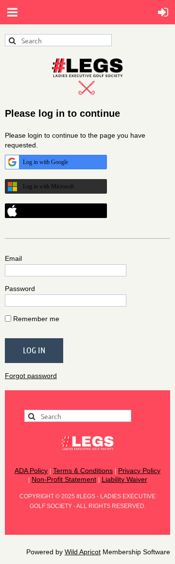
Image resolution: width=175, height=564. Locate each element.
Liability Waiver (124, 479)
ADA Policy (31, 470)
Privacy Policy (139, 470)
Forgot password (31, 376)
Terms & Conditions (83, 470)
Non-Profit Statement (64, 479)
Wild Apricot (83, 552)
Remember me (36, 319)
